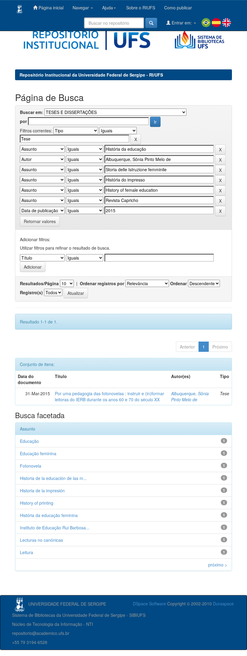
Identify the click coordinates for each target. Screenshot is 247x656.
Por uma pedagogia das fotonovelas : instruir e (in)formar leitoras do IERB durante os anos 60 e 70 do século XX (109, 396)
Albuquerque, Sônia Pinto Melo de (190, 396)
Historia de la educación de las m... (53, 478)
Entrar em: (181, 23)
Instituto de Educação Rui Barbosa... (54, 528)
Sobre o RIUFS (140, 8)
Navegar (81, 8)
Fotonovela (30, 466)
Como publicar (178, 8)
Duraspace (223, 604)
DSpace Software (149, 604)
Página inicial (50, 8)
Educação (29, 441)
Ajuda (107, 8)
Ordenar (178, 283)
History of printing (36, 503)
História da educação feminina (49, 515)
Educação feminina (38, 453)
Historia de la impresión (42, 490)
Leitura (26, 552)
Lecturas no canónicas (41, 540)
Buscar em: (31, 112)
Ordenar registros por (102, 283)
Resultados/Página (39, 283)
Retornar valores (40, 221)
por (23, 121)
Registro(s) (31, 292)
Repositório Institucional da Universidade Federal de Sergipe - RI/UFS (91, 75)
